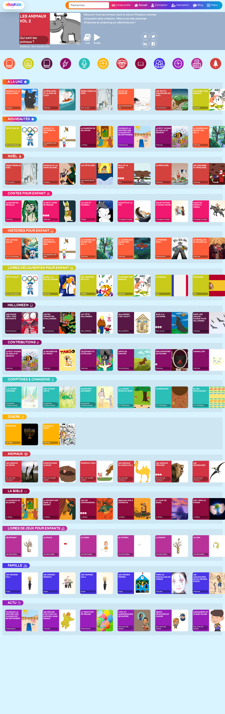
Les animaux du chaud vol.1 (125, 464)
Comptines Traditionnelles (11, 404)
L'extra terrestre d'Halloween (49, 316)
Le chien (85, 538)
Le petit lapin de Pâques (50, 204)
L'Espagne (198, 277)
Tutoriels (196, 331)
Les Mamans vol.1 (12, 576)
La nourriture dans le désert (50, 502)
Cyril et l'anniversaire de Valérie (125, 614)
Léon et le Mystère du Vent (49, 130)
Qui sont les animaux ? (28, 40)
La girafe (160, 538)
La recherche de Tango (50, 352)
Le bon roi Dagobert (86, 390)
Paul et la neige (123, 166)
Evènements (123, 145)
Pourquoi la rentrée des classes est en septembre (125, 131)
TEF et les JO (12, 128)
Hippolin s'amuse (122, 352)
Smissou (9, 108)
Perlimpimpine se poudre (163, 352)
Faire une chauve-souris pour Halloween (199, 317)
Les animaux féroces (162, 464)
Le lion (196, 538)
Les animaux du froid (12, 464)
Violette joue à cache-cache (163, 204)
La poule (47, 538)
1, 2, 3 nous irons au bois (125, 390)
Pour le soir (85, 108)
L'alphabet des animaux (200, 92)
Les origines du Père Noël (200, 166)
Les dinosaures (199, 464)
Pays (157, 294)
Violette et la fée (125, 204)
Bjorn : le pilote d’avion (50, 278)
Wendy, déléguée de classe (162, 614)
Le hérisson (162, 389)
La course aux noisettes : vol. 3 (200, 130)
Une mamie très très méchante (11, 316)
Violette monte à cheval (197, 205)
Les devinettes (11, 554)
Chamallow (199, 351)
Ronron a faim (88, 463)
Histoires (46, 108)
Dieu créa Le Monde (199, 501)
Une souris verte (49, 390)
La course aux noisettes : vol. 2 (125, 242)
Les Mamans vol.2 (87, 576)
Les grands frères (124, 576)
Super (8, 591)
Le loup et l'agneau (86, 204)
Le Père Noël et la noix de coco (49, 93)
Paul (120, 182)
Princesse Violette (125, 219)
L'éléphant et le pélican (88, 352)
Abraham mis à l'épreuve (125, 501)
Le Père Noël (162, 165)
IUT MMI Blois (123, 405)
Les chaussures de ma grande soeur (200, 578)
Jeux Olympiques (12, 145)
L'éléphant (11, 538)
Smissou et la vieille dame (13, 92)
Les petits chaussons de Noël (163, 93)
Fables (83, 219)
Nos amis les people (123, 628)
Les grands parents (49, 576)
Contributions (161, 108)
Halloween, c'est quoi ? (124, 315)
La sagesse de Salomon (88, 129)
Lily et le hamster (122, 92)
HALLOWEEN (86, 331)
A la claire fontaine (11, 390)
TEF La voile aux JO (11, 241)
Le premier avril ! (161, 241)
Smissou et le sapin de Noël (50, 166)
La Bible (84, 145)
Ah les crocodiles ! (199, 390)
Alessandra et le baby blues (200, 613)
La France (161, 277)
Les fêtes (9, 443)
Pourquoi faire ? (48, 427)
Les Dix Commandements (88, 501)
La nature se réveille (12, 204)
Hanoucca (11, 426)
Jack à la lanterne (160, 315)
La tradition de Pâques (87, 613)
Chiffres (84, 294)
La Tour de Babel (161, 501)
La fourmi (123, 538)
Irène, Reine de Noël (88, 92)
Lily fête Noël (88, 165)
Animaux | (25, 46)
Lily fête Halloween (86, 315)
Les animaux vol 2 (33, 19)
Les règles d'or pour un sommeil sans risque (50, 615)
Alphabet (196, 108)
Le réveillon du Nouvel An (200, 241)
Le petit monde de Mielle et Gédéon (163, 130)
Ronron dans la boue (50, 464)
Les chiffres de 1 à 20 (87, 278)
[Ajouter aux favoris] (145, 36)
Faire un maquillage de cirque (163, 577)
